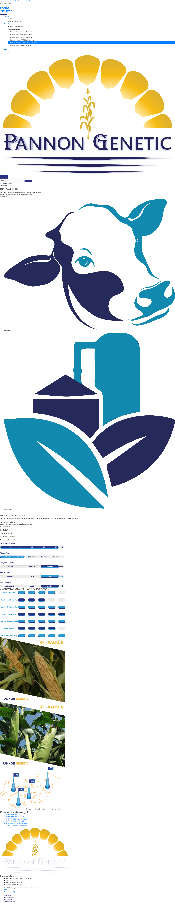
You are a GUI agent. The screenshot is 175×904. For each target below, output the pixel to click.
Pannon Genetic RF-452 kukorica (21, 34)
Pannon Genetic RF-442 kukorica (21, 32)
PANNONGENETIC (6, 9)
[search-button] (28, 181)
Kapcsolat (7, 52)
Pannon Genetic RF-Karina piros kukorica (23, 45)
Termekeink (8, 24)
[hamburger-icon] (3, 14)
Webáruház (7, 48)
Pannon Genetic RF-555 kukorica (21, 37)
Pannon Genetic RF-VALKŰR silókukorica (23, 43)
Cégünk (6, 16)
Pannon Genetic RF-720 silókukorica (22, 40)
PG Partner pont (9, 50)
